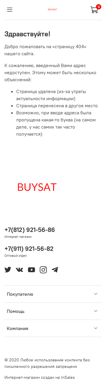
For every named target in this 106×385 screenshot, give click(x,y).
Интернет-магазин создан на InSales (39, 377)
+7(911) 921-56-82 (29, 249)
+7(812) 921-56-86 (29, 230)
